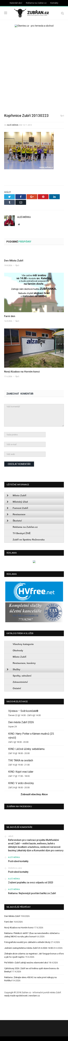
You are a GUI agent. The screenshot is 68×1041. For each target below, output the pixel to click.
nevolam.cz (34, 995)
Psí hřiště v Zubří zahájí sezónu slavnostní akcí (26, 962)
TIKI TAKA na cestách (20, 760)
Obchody (18, 650)
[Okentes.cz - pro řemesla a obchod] (34, 562)
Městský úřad (20, 501)
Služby (16, 669)
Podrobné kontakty (18, 861)
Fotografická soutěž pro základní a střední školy (27, 942)
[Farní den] (34, 292)
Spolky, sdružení (22, 675)
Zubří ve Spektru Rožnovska (29, 539)
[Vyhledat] (62, 13)
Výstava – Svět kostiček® (23, 711)
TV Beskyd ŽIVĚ (22, 533)
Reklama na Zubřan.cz (36, 3)
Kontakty (54, 3)
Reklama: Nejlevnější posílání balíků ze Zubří (32, 893)
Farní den (9, 316)
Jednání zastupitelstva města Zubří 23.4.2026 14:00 (28, 948)
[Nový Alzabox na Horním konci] (34, 348)
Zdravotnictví (20, 682)
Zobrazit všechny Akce (34, 794)
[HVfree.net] (34, 601)
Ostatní (17, 688)
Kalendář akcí (16, 3)
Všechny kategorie (23, 644)
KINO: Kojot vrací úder (20, 771)
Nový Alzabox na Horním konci (22, 371)
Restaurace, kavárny (24, 663)
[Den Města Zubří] (34, 253)
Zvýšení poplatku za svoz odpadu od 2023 (30, 882)
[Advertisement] (34, 68)
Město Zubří (19, 495)
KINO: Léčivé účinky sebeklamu (26, 749)
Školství (17, 520)
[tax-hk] (34, 621)
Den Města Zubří (13, 260)
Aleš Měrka (12, 125)
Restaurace (19, 514)
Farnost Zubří (20, 508)
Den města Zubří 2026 (21, 722)
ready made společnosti (15, 995)
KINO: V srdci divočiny (21, 783)
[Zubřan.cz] (34, 12)
